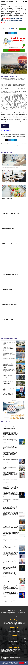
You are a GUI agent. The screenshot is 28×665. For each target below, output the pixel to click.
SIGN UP (21, 662)
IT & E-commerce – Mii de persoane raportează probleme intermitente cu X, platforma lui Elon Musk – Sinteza (10, 513)
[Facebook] (9, 33)
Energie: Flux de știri (7, 289)
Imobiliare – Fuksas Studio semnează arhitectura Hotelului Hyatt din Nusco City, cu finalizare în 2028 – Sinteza (9, 376)
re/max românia (8, 136)
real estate (14, 136)
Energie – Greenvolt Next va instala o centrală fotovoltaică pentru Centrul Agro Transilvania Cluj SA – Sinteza (10, 526)
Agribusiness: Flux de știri (8, 335)
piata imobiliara (22, 134)
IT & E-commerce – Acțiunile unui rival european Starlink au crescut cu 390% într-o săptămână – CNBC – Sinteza (11, 533)
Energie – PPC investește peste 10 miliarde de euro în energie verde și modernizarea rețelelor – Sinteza (10, 440)
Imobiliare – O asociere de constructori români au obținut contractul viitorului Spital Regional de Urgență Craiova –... (9, 382)
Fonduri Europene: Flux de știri (10, 274)
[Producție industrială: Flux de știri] (14, 206)
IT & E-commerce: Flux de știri (9, 243)
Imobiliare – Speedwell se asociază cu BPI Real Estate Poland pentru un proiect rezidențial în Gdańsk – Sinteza (11, 520)
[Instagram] (14, 616)
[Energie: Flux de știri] (14, 282)
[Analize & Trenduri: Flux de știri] (14, 312)
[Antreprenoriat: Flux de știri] (14, 297)
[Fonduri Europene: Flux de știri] (14, 267)
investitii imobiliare (15, 134)
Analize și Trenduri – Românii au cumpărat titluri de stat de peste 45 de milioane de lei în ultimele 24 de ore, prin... (10, 434)
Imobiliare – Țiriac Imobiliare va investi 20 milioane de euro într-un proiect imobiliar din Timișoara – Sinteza (9, 342)
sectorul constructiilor (21, 136)
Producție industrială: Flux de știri (11, 213)
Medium (13, 28)
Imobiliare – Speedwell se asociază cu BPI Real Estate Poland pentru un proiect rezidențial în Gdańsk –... (9, 348)
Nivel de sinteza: (5, 28)
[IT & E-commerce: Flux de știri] (14, 236)
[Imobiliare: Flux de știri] (14, 221)
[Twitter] (12, 33)
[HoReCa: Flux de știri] (14, 252)
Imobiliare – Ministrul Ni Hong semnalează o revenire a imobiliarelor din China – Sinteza (9, 353)
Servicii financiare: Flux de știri (10, 183)
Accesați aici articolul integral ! (8, 130)
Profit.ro (5, 25)
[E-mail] (6, 33)
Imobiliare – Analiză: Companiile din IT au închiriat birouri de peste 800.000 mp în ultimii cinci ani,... (9, 393)
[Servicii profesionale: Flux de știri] (14, 160)
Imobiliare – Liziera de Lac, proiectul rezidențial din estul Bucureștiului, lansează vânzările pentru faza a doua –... (8, 365)
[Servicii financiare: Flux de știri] (14, 176)
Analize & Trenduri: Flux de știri (10, 320)
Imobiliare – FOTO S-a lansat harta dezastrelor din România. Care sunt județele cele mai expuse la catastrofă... (9, 388)
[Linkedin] (15, 33)
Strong (17, 28)
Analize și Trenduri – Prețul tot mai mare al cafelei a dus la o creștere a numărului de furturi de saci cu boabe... (10, 454)
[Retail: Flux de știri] (14, 191)
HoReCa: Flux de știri (7, 259)
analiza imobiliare (8, 134)
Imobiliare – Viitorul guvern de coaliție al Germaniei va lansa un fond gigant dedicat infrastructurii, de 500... (9, 370)
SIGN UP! (14, 50)
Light (10, 28)
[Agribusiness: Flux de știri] (14, 328)
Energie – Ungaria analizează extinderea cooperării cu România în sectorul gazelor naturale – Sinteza (10, 473)
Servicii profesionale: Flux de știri (10, 167)
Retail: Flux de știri (7, 198)
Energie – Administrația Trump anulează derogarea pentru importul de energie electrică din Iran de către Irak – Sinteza (10, 594)
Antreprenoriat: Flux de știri (9, 304)
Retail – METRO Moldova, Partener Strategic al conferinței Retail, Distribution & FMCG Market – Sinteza (11, 540)
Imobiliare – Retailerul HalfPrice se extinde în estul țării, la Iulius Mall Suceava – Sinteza (9, 359)
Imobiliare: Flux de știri (8, 228)
